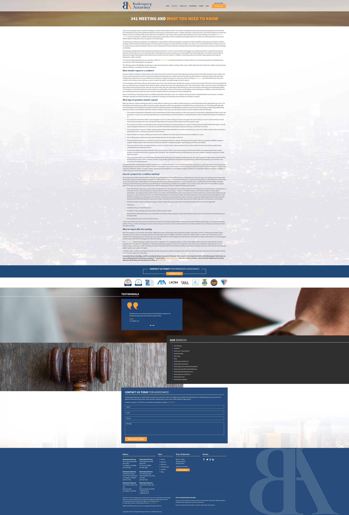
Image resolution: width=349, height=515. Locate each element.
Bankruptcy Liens (179, 377)
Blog (162, 472)
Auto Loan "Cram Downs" (182, 351)
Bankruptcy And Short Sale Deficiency (185, 369)
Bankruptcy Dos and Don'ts (182, 374)
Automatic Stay (178, 353)
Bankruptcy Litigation (180, 379)
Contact (163, 469)
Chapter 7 (199, 78)
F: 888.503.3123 (144, 493)
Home (163, 459)
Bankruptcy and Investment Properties (186, 366)
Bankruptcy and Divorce (181, 361)
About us (164, 464)
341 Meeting (177, 346)
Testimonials (165, 467)
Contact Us (174, 273)
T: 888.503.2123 (144, 491)
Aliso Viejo (177, 356)
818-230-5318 (143, 480)
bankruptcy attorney (171, 258)
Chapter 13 (129, 242)
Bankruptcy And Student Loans (183, 372)
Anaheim (177, 348)
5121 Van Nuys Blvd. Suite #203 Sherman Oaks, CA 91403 (147, 476)
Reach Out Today (136, 439)
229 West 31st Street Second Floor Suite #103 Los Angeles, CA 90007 (130, 476)
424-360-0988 (143, 467)
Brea (175, 359)
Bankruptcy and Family (181, 364)
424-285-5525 (219, 6)
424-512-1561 (127, 480)
